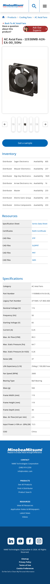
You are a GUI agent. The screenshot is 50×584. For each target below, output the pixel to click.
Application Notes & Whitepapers (25, 509)
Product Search (25, 492)
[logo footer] (25, 452)
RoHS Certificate (39, 231)
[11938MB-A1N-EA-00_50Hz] (14, 6)
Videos (25, 517)
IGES (34, 260)
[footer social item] (11, 541)
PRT (34, 253)
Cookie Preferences (25, 568)
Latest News (25, 513)
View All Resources (25, 505)
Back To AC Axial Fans (15, 23)
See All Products (25, 484)
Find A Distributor (25, 488)
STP (33, 238)
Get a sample (25, 143)
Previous (5, 124)
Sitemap (25, 559)
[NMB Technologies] (3, 17)
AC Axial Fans (41, 17)
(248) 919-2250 (25, 467)
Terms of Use (25, 565)
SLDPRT (35, 245)
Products (12, 17)
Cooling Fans (25, 17)
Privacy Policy (25, 562)
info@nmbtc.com (25, 471)
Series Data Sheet (39, 223)
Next (46, 124)
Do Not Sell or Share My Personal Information (18, 571)
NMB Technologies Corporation (25, 463)
